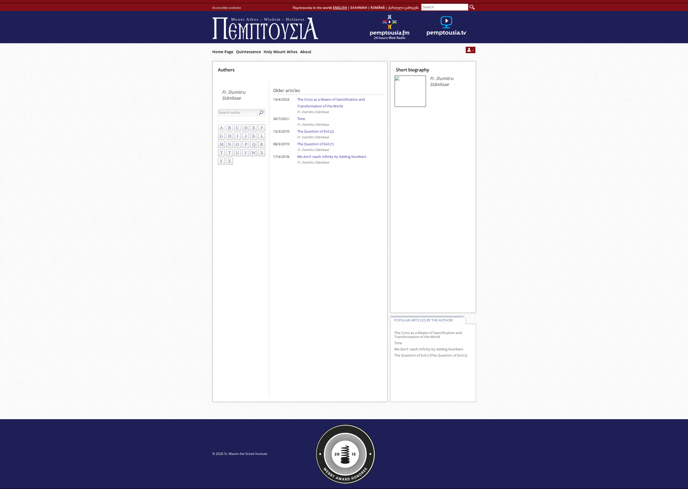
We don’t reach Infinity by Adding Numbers (331, 156)
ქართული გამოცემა (403, 7)
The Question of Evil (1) (315, 144)
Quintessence (248, 51)
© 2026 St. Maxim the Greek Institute (239, 453)
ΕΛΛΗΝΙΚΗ (358, 7)
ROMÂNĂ (378, 7)
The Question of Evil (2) (315, 131)
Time (301, 118)
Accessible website (226, 7)
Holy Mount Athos (281, 51)
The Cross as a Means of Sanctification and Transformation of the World (428, 335)
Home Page (222, 51)
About (305, 51)
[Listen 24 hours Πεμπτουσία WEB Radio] (389, 27)
